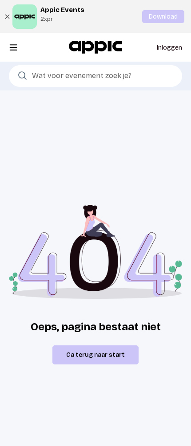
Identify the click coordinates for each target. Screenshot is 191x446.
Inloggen (169, 47)
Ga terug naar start (95, 355)
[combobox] (95, 76)
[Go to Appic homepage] (95, 47)
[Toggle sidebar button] (13, 47)
